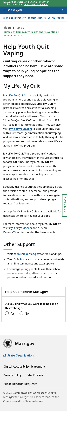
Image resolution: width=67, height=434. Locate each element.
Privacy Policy (12, 375)
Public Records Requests (20, 384)
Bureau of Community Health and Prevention (30, 31)
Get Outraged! (55, 17)
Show (11, 35)
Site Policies (35, 375)
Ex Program (24, 259)
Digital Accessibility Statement (24, 366)
